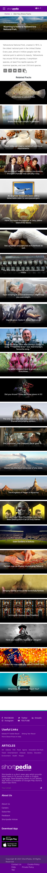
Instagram (8, 720)
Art (3, 750)
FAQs (13, 867)
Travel (4, 753)
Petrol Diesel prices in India (11, 737)
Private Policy (28, 867)
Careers (5, 808)
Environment (6, 756)
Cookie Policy (33, 864)
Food (19, 750)
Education (37, 753)
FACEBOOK (9, 718)
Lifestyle (23, 753)
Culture (8, 750)
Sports (24, 750)
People (21, 756)
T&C (13, 870)
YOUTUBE (25, 720)
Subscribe (6, 811)
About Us (6, 804)
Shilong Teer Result (28, 734)
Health (14, 756)
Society (30, 753)
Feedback (6, 815)
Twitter (24, 718)
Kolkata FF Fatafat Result (10, 734)
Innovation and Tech (36, 750)
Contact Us (16, 864)
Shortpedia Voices (10, 819)
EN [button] (38, 8)
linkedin (38, 718)
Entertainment (13, 753)
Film (14, 750)
